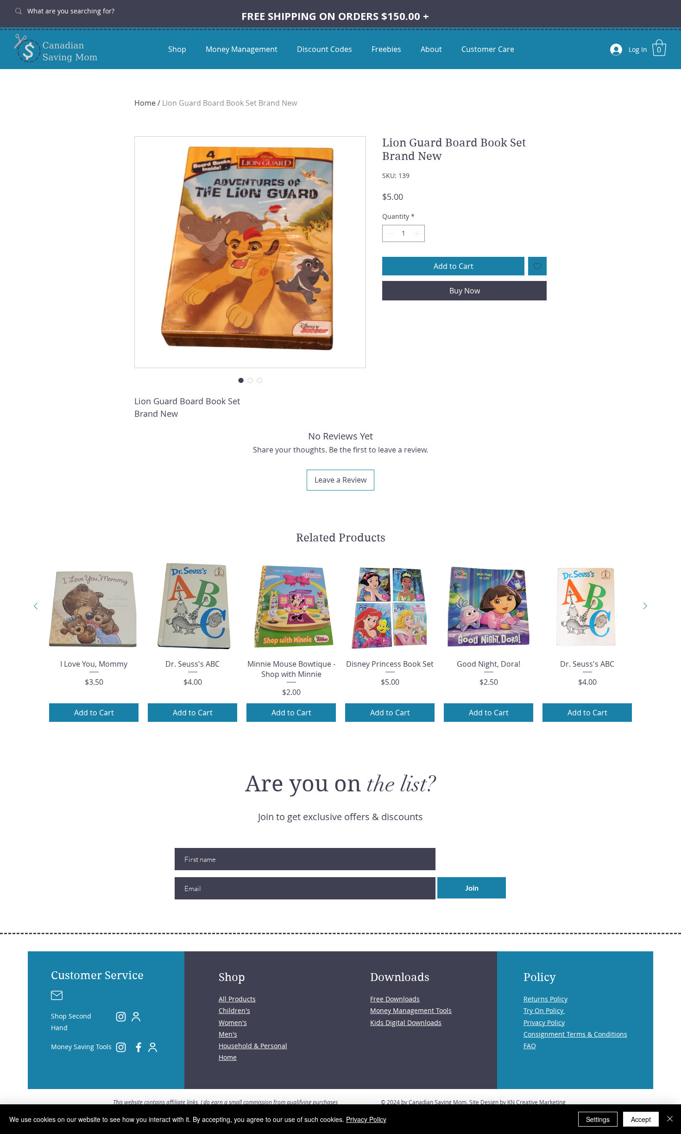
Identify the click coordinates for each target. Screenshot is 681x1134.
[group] (340, 642)
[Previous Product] (35, 606)
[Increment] (417, 233)
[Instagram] (120, 1016)
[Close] (669, 1119)
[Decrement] (389, 233)
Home (145, 103)
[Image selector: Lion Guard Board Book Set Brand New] (241, 380)
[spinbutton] (403, 233)
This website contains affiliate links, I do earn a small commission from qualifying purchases (225, 1102)
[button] (659, 47)
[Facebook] (138, 1047)
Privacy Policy (366, 1119)
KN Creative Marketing (536, 1102)
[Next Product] (645, 606)
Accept (641, 1119)
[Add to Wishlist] (537, 266)
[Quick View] (94, 606)
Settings (598, 1119)
